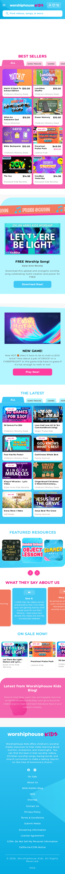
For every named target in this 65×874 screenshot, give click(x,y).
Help (32, 794)
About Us (32, 782)
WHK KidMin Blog (32, 788)
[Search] (5, 13)
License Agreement (32, 835)
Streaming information (32, 830)
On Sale (32, 776)
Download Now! (32, 284)
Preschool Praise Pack (42, 661)
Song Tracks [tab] (34, 64)
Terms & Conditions (32, 817)
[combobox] (32, 13)
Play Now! (32, 372)
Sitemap (32, 799)
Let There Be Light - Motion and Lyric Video (13, 660)
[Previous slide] (30, 573)
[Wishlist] (53, 5)
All (13, 400)
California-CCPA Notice (32, 847)
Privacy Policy (32, 812)
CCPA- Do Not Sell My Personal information (32, 841)
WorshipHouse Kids (30, 858)
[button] (4, 5)
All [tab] (13, 63)
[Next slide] (37, 573)
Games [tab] (51, 64)
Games (51, 401)
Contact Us (32, 806)
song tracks (34, 401)
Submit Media (32, 823)
